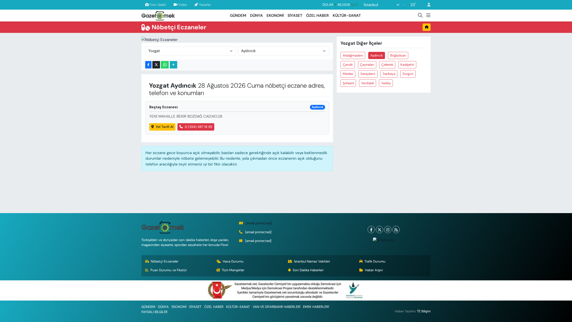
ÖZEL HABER (317, 15)
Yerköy (386, 83)
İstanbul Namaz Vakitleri (312, 261)
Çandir (348, 64)
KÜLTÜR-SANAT (347, 15)
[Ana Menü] (428, 16)
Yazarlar (205, 4)
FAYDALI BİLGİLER (154, 312)
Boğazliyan (398, 55)
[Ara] (420, 16)
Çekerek (387, 64)
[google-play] (383, 239)
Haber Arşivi (374, 270)
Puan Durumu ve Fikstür (168, 270)
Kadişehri (407, 64)
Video (182, 4)
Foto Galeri (157, 4)
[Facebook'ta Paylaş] (148, 64)
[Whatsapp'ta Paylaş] (165, 64)
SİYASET (295, 15)
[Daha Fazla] (173, 64)
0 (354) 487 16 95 (198, 127)
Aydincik (376, 55)
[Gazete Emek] (158, 15)
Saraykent (367, 74)
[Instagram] (387, 229)
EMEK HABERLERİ (316, 307)
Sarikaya (389, 74)
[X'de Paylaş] (156, 64)
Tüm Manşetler (233, 270)
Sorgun (407, 74)
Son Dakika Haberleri (308, 270)
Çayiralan (367, 64)
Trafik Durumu (374, 261)
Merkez (348, 74)
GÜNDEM (238, 15)
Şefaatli (348, 83)
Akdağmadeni (353, 55)
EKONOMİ (275, 15)
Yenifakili (367, 83)
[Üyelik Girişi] (427, 5)
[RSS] (396, 229)
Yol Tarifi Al (164, 127)
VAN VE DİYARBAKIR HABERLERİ (276, 307)
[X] (379, 229)
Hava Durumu (233, 261)
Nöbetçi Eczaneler (164, 261)
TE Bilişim (424, 311)
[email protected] (259, 223)
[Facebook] (371, 229)
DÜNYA (256, 15)
